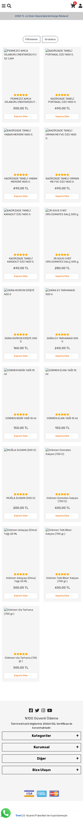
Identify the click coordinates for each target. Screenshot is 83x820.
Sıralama (50, 39)
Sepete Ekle (21, 116)
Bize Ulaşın (41, 770)
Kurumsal (42, 747)
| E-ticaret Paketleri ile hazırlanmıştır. (41, 815)
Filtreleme (31, 39)
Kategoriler (41, 736)
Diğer (41, 758)
